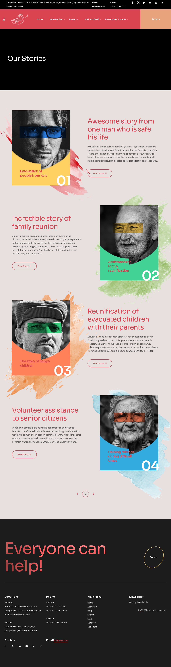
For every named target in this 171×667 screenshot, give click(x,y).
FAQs (90, 619)
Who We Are (56, 19)
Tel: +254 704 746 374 (56, 623)
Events (91, 615)
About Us (92, 607)
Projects (73, 19)
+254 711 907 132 (117, 7)
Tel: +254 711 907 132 (56, 607)
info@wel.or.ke (99, 7)
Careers (92, 623)
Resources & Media (115, 19)
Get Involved (92, 19)
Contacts (92, 627)
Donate (154, 557)
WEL (141, 610)
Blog (90, 611)
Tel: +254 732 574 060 (56, 611)
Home (40, 19)
